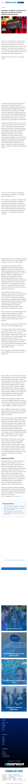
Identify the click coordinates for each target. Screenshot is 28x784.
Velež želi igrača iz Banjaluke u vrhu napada (14, 506)
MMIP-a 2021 (16, 331)
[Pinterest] (15, 35)
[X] (12, 35)
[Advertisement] (14, 81)
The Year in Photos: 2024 (14, 628)
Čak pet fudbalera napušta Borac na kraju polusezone (14, 513)
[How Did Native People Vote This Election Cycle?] (14, 645)
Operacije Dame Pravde (8, 262)
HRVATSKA (4, 7)
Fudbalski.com (17, 496)
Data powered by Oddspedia (14, 761)
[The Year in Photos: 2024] (14, 618)
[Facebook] (9, 35)
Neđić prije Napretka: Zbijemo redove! (13, 511)
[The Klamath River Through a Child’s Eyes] (14, 672)
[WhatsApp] (18, 35)
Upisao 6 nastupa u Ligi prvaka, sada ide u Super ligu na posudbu (14, 508)
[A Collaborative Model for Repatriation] (14, 699)
